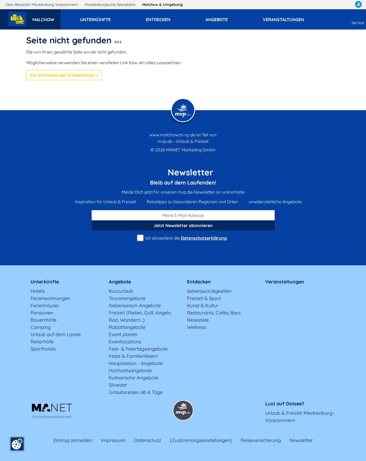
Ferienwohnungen (50, 298)
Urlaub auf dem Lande (56, 334)
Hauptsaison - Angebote (136, 363)
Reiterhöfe (42, 342)
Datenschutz (147, 440)
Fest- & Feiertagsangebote (138, 349)
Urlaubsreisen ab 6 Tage (136, 392)
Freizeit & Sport (204, 298)
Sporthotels (43, 349)
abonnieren (183, 225)
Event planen (123, 334)
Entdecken (199, 282)
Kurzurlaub (121, 291)
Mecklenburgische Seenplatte (110, 4)
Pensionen (42, 313)
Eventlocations (125, 342)
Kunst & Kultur (202, 305)
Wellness (196, 327)
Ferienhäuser (45, 305)
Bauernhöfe (44, 320)
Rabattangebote (127, 327)
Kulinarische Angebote (133, 378)
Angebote (120, 282)
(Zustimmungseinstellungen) (201, 440)
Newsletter (301, 440)
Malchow (162, 4)
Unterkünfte (45, 282)
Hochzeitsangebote (130, 370)
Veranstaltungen (284, 282)
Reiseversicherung (261, 440)
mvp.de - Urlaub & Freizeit (183, 141)
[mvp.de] (358, 4)
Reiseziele (198, 320)
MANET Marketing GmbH (190, 149)
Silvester (118, 385)
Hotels (37, 291)
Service (358, 22)
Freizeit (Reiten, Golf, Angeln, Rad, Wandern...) (140, 316)
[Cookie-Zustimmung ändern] (17, 443)
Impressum (113, 440)
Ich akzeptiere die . (185, 238)
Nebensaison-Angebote (135, 305)
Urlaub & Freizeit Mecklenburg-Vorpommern (299, 416)
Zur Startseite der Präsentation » (64, 75)
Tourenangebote (127, 298)
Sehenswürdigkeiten (209, 291)
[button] (46, 17)
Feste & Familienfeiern (133, 356)
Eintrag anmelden (72, 440)
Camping (41, 327)
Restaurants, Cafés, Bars (214, 313)
